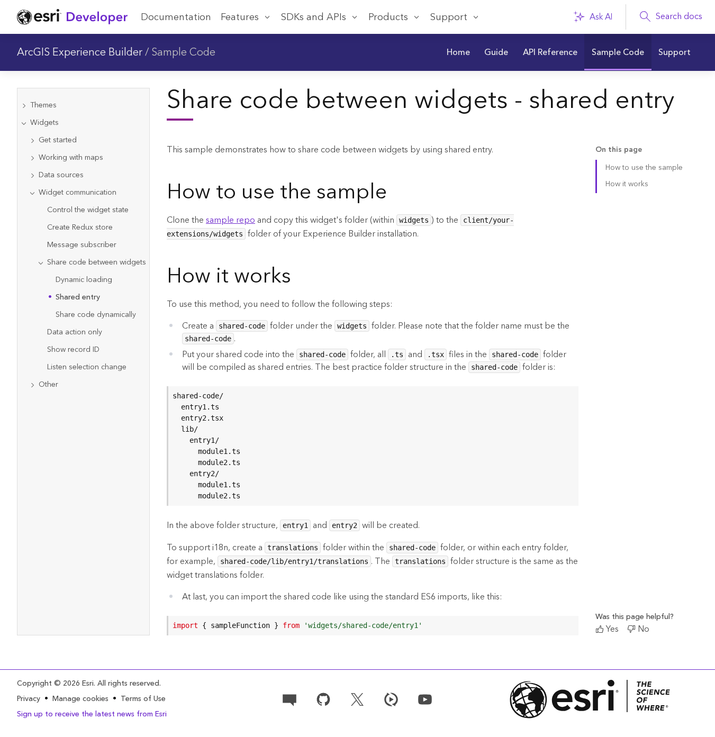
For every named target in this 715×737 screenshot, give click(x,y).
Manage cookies (80, 699)
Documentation (176, 17)
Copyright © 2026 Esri (55, 683)
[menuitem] (458, 52)
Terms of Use (143, 699)
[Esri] (590, 699)
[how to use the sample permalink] (395, 194)
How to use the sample (644, 167)
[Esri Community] (289, 698)
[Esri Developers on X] (357, 698)
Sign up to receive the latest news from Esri (92, 714)
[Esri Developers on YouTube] (425, 698)
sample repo (230, 220)
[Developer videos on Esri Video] (391, 698)
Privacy (28, 699)
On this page (618, 150)
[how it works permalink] (299, 278)
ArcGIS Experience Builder (79, 52)
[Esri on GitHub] (323, 698)
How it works (626, 184)
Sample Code (183, 52)
